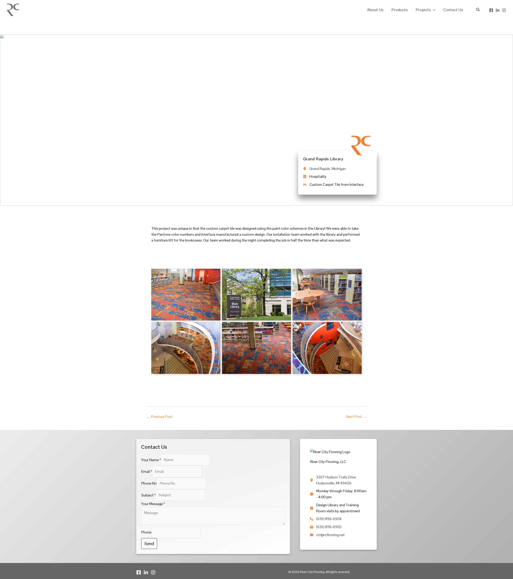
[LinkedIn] (498, 10)
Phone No (149, 483)
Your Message (153, 503)
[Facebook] (491, 10)
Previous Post (159, 416)
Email (146, 471)
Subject (148, 495)
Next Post (356, 416)
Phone (146, 532)
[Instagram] (504, 10)
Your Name (151, 459)
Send (149, 543)
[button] (433, 10)
